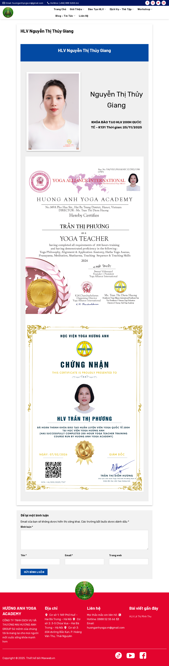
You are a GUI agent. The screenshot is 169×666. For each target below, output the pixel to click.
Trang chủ (60, 9)
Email (69, 555)
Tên (24, 555)
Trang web (115, 555)
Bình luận (27, 527)
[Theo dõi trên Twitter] (158, 3)
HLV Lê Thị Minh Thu (140, 616)
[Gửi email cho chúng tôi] (164, 3)
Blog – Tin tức (64, 15)
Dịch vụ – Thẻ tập (121, 9)
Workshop (143, 9)
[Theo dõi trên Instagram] (153, 3)
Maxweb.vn (48, 658)
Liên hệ (83, 15)
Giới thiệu (76, 9)
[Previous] (128, 621)
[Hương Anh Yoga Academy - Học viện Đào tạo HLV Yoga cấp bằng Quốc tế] (25, 12)
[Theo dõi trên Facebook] (147, 3)
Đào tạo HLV (96, 9)
